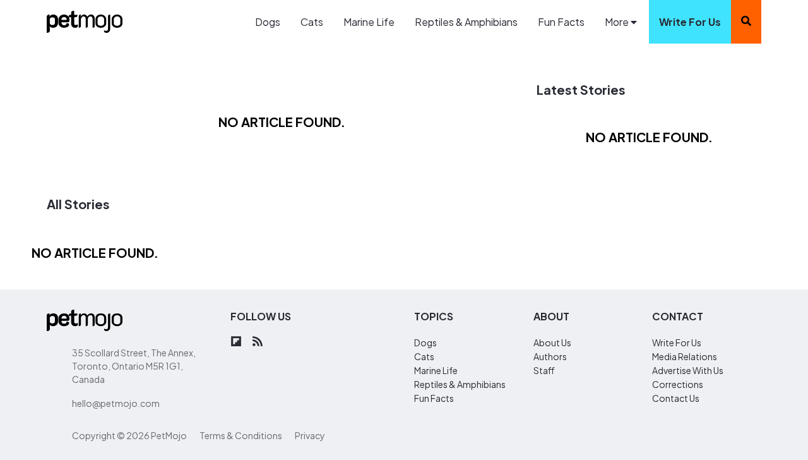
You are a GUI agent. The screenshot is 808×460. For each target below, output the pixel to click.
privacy (310, 435)
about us (552, 342)
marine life (436, 370)
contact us (675, 398)
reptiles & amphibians (460, 384)
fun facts (434, 398)
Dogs (267, 21)
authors (550, 356)
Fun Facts (561, 21)
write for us (690, 21)
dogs (425, 342)
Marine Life (369, 21)
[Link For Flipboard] (236, 342)
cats (424, 356)
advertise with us (687, 370)
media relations (684, 356)
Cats (311, 21)
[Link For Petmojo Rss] (257, 342)
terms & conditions (240, 435)
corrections (677, 384)
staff (544, 370)
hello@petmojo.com (116, 403)
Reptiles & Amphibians (466, 21)
